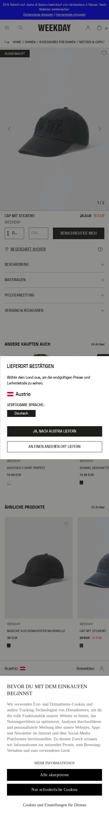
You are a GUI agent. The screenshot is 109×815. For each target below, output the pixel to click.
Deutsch (21, 413)
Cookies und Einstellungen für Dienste (54, 805)
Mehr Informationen (54, 763)
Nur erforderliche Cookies (54, 789)
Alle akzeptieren (54, 775)
